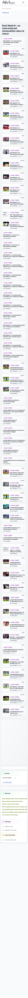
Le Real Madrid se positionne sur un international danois (16, 564)
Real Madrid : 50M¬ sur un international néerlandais (16, 486)
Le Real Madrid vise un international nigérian (14, 461)
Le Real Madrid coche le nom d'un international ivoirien (17, 676)
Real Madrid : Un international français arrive (16, 55)
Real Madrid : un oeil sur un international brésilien (11, 245)
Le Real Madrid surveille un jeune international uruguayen (13, 538)
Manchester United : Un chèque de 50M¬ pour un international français (17, 613)
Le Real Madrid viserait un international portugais (11, 451)
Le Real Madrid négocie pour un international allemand (17, 509)
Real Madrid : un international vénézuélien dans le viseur (12, 41)
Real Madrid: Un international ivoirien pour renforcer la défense (17, 166)
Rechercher (5, 13)
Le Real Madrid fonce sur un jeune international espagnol (13, 650)
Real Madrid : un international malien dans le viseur (12, 315)
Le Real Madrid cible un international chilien (10, 421)
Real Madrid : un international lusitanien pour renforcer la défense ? (13, 306)
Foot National (14, 218)
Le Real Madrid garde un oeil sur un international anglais (13, 431)
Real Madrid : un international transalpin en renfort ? (12, 275)
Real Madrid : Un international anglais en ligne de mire (17, 67)
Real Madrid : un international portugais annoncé (17, 129)
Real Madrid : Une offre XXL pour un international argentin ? (17, 589)
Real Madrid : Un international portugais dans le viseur (17, 154)
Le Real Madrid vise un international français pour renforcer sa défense (14, 441)
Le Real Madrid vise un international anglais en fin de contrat (17, 381)
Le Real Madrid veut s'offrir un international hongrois (17, 519)
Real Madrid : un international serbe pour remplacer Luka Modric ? (14, 326)
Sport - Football (8, 38)
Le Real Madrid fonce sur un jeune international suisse (17, 626)
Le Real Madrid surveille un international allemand (17, 391)
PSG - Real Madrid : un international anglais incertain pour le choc (16, 216)
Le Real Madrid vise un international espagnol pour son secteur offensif (14, 411)
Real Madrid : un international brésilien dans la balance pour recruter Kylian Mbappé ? (12, 336)
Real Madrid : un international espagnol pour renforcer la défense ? (14, 285)
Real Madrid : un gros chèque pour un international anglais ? (13, 356)
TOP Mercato (14, 578)
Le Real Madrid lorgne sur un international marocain (11, 528)
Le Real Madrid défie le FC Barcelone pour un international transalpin (17, 601)
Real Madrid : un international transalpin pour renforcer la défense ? (14, 296)
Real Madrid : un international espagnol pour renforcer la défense (17, 226)
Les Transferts (7, 44)
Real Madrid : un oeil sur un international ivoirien (11, 235)
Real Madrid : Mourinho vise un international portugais (17, 474)
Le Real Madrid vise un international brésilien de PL (16, 369)
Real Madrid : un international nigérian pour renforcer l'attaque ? (13, 265)
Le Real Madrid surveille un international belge (11, 400)
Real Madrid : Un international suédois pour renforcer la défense (17, 79)
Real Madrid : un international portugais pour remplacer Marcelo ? (13, 346)
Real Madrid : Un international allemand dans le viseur (17, 92)
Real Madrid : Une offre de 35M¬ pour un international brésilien (17, 663)
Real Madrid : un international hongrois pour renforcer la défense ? (14, 255)
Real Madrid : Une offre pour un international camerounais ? (17, 688)
